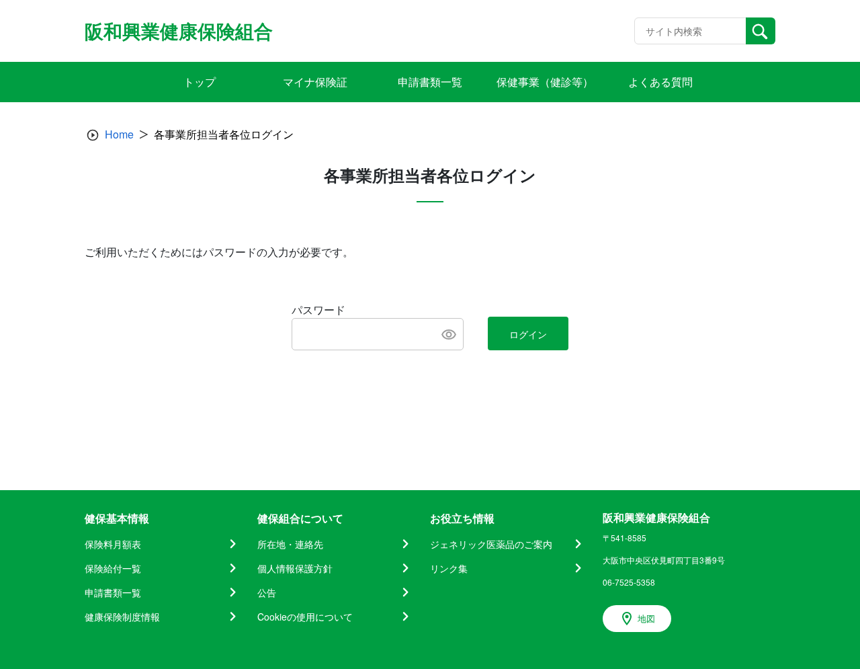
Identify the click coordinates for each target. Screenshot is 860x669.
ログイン (528, 334)
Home (119, 134)
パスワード (318, 309)
